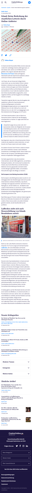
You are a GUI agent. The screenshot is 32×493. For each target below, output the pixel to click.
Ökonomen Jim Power (7, 74)
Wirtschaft (10, 323)
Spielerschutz (25, 322)
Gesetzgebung (8, 322)
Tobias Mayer (6, 25)
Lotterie (13, 322)
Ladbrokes (4, 248)
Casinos (3, 322)
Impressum (4, 484)
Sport (6, 11)
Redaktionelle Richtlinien (8, 481)
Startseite (3, 7)
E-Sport (3, 343)
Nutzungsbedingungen (7, 475)
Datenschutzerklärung (7, 478)
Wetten (5, 323)
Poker (17, 322)
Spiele (8, 7)
